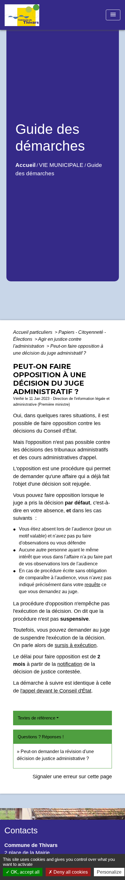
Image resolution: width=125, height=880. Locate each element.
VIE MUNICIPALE (61, 165)
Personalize (109, 872)
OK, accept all (25, 872)
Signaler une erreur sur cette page (72, 776)
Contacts (21, 830)
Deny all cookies (70, 872)
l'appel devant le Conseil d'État (55, 691)
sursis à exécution (76, 645)
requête (92, 584)
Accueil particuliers (33, 332)
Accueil (25, 165)
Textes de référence (36, 717)
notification (69, 664)
